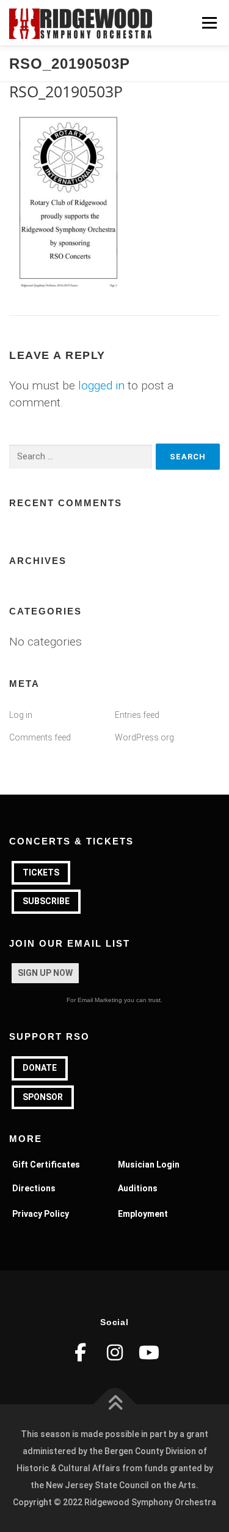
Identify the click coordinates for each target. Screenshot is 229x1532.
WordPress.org (144, 737)
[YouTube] (149, 1352)
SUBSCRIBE (46, 901)
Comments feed (40, 737)
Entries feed (137, 715)
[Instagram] (115, 1352)
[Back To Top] (114, 1404)
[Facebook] (80, 1352)
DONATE (40, 1068)
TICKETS (41, 872)
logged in (101, 385)
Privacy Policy (40, 1214)
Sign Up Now (45, 973)
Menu (209, 23)
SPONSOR (43, 1097)
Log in (20, 715)
